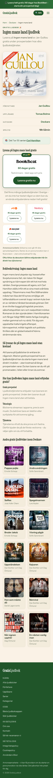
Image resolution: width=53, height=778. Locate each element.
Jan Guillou (44, 105)
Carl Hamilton (33, 140)
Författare (7, 687)
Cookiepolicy (9, 750)
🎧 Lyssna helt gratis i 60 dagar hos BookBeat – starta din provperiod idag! (26, 4)
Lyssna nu (14, 218)
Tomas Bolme (43, 114)
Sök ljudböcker (10, 716)
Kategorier (8, 701)
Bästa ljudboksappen (12, 711)
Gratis (10, 13)
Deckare (12, 23)
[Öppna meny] (48, 13)
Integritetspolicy (10, 746)
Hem (5, 23)
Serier (5, 696)
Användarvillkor (10, 755)
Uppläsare (7, 692)
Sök (38, 13)
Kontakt (6, 731)
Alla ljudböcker (10, 682)
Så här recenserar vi (12, 735)
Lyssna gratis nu (27, 180)
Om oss (6, 726)
